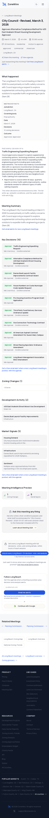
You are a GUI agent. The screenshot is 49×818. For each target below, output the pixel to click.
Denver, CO (19, 786)
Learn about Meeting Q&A (23, 528)
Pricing (4, 677)
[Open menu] (42, 4)
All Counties (6, 767)
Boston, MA (7, 786)
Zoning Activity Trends (11, 733)
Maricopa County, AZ (11, 790)
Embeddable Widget (10, 746)
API (3, 755)
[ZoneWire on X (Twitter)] (14, 811)
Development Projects (11, 720)
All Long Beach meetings (12, 656)
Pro (12, 195)
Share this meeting (11, 57)
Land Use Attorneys (34, 689)
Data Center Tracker (10, 725)
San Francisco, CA (25, 783)
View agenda (28, 57)
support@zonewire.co (27, 811)
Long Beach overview (34, 656)
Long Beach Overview (36, 639)
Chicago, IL (39, 783)
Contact (29, 725)
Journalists (30, 705)
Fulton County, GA (10, 794)
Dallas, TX (35, 779)
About (28, 720)
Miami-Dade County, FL (35, 786)
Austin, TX (25, 779)
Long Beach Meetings (13, 15)
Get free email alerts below (28, 564)
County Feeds (7, 750)
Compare (5, 685)
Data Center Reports (10, 729)
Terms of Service (33, 729)
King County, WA (28, 790)
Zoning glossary (8, 660)
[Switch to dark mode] (36, 4)
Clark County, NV (26, 794)
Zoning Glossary (8, 737)
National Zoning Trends (13, 645)
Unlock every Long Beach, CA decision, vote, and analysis (24, 553)
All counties (39, 794)
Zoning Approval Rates (11, 742)
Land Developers (33, 677)
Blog (3, 759)
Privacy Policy (31, 733)
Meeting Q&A (7, 689)
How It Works (7, 681)
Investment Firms (33, 681)
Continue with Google (26, 606)
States (4, 763)
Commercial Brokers (34, 685)
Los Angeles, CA (9, 783)
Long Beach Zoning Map (13, 639)
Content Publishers (34, 709)
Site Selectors (32, 694)
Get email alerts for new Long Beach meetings (20, 229)
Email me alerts (24, 592)
